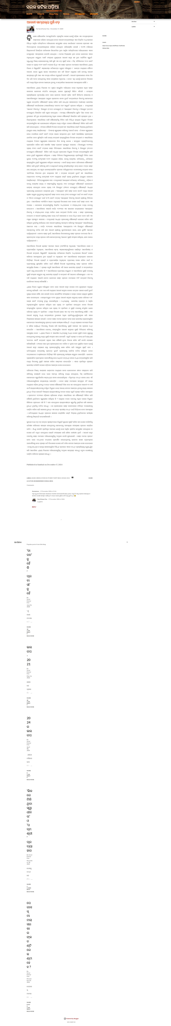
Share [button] (104, 36)
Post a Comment (28, 1007)
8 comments (28, 775)
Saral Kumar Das (42, 499)
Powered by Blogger (72, 1018)
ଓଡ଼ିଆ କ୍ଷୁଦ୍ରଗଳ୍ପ (80, 14)
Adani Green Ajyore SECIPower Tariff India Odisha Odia (113, 47)
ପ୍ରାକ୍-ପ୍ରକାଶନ (94, 14)
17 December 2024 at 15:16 (48, 491)
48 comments (28, 702)
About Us (29, 14)
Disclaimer (66, 14)
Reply (34, 507)
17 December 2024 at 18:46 (56, 499)
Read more (30, 636)
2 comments (29, 888)
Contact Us (40, 14)
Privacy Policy (53, 14)
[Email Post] (72, 478)
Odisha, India (48, 481)
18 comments (28, 631)
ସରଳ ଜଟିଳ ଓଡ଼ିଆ (42, 6)
